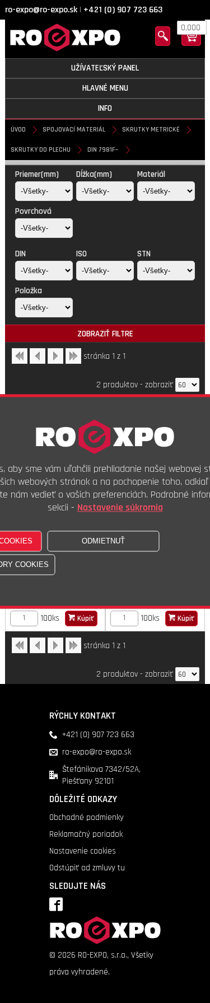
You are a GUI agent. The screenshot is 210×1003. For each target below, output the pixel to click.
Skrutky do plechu (41, 150)
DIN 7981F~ (103, 150)
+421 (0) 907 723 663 (122, 10)
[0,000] (191, 43)
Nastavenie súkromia (120, 508)
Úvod (18, 129)
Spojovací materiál (74, 129)
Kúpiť (85, 618)
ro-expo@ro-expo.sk (41, 10)
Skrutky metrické (151, 129)
